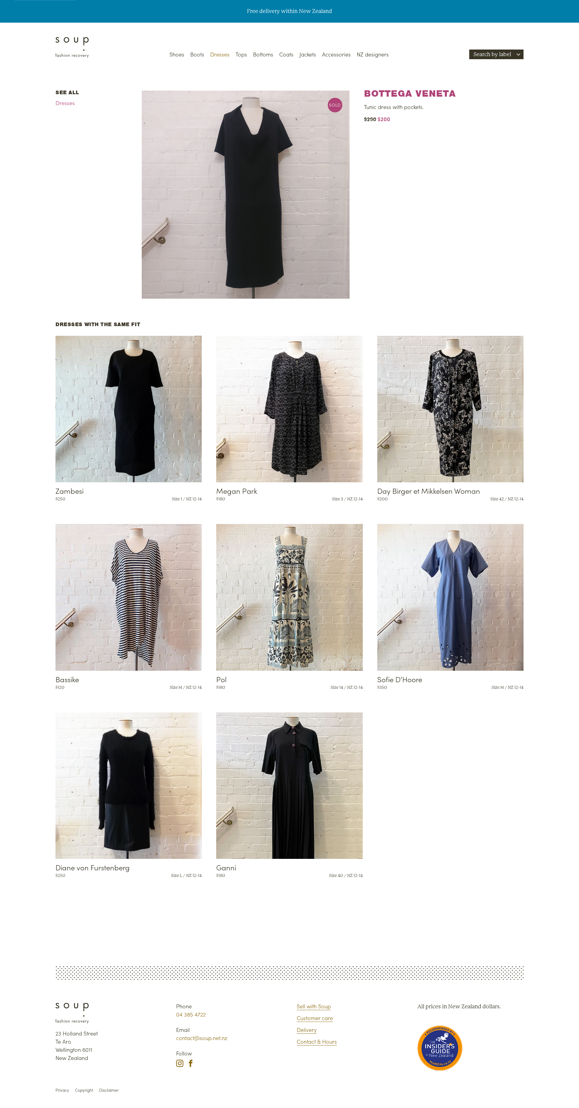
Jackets (307, 54)
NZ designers (373, 54)
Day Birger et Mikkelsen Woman (428, 491)
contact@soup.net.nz (201, 1038)
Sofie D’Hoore (399, 679)
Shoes (176, 54)
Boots (197, 54)
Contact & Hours (317, 1041)
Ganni (226, 867)
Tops (241, 54)
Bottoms (263, 54)
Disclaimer (109, 1090)
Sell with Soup (314, 1006)
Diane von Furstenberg (92, 867)
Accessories (336, 54)
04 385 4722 (191, 1014)
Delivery (307, 1029)
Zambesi (69, 491)
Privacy (62, 1090)
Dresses (219, 54)
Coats (286, 54)
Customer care (315, 1018)
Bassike (67, 679)
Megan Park (236, 491)
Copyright (84, 1090)
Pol (221, 679)
